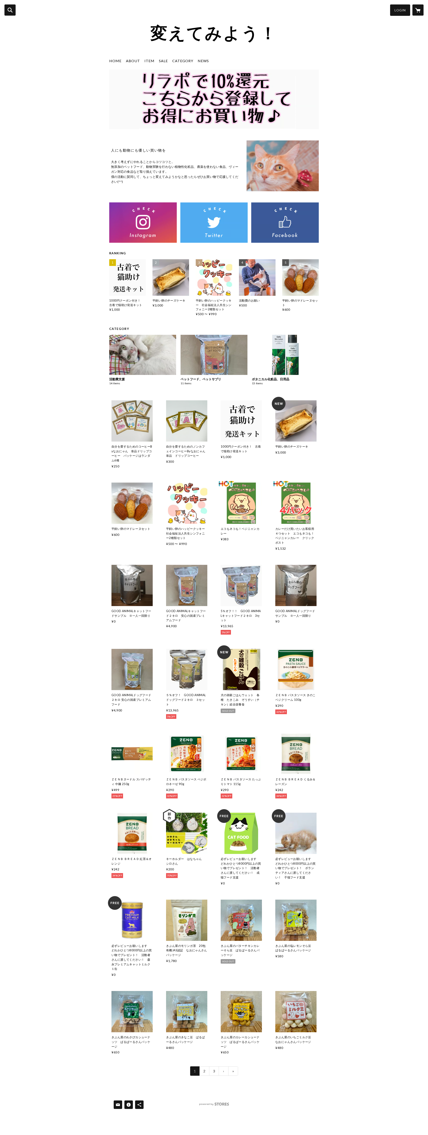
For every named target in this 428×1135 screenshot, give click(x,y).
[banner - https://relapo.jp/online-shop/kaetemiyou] (214, 99)
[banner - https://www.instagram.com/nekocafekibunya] (143, 222)
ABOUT (133, 61)
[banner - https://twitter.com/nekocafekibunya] (214, 222)
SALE (163, 61)
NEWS (203, 61)
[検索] (10, 10)
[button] (400, 10)
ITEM (149, 61)
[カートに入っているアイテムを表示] (418, 10)
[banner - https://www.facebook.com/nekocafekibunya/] (285, 222)
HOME (115, 61)
